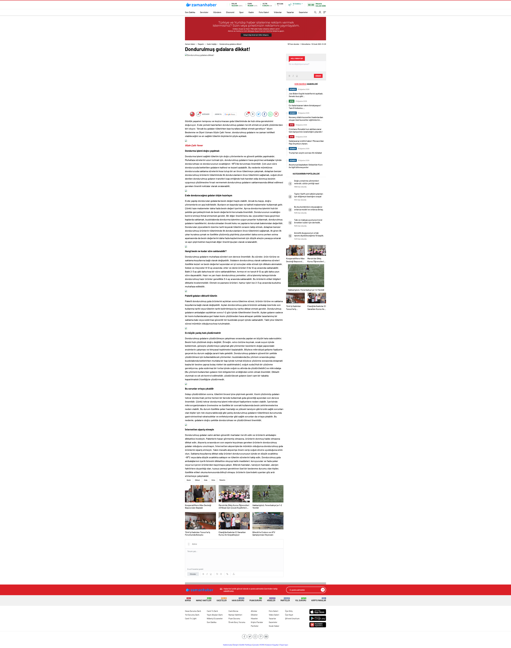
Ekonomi (230, 12)
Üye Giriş (288, 611)
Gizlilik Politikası (246, 645)
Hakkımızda (227, 645)
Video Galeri (274, 615)
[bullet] (221, 574)
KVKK (262, 645)
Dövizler (254, 615)
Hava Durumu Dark (193, 611)
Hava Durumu (238, 599)
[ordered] (217, 574)
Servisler (204, 12)
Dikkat (197, 480)
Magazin (201, 44)
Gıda (205, 480)
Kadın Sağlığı (212, 44)
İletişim (235, 645)
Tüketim (222, 480)
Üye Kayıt (289, 615)
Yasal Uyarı (284, 645)
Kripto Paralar (318, 599)
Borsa (188, 599)
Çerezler (256, 645)
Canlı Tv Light (191, 618)
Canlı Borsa (233, 611)
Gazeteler (303, 12)
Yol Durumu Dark (192, 615)
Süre (213, 480)
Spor (241, 12)
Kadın (251, 12)
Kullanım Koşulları (272, 645)
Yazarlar (290, 12)
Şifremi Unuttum (292, 618)
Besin (189, 480)
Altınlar (254, 611)
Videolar (278, 12)
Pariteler (285, 599)
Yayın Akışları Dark (215, 615)
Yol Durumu (300, 599)
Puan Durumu (256, 599)
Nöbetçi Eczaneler (215, 618)
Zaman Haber (190, 44)
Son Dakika (190, 12)
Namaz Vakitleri (203, 599)
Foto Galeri (264, 12)
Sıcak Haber (274, 626)
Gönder (193, 574)
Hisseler (271, 599)
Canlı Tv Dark (212, 611)
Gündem (217, 12)
